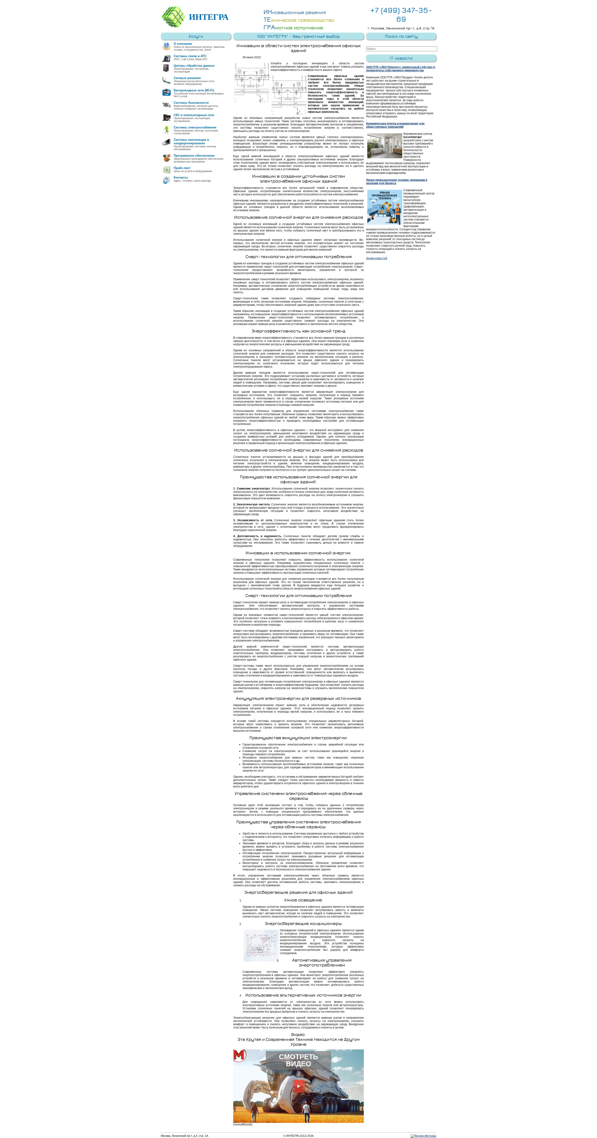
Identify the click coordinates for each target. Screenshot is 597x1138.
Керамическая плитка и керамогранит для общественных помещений (395, 125)
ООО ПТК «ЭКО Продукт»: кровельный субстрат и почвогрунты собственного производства (400, 69)
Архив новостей (376, 258)
